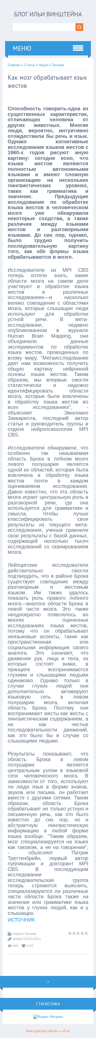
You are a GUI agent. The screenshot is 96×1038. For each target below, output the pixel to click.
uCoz (66, 1031)
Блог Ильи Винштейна (48, 14)
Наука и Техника (51, 65)
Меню (22, 48)
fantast (17, 939)
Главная (14, 65)
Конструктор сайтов (41, 1031)
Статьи (29, 65)
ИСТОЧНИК (21, 920)
